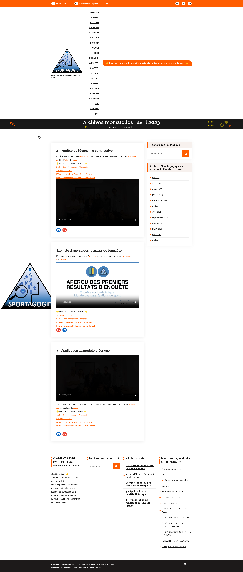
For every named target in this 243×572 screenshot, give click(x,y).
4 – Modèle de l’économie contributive (84, 151)
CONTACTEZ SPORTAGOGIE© (94, 83)
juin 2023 (156, 177)
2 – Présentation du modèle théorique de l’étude (138, 503)
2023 (122, 127)
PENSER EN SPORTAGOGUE (94, 43)
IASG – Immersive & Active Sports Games (74, 174)
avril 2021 (156, 212)
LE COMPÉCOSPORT (172, 497)
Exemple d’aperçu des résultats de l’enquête (89, 250)
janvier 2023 (157, 195)
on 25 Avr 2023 (68, 134)
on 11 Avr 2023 (68, 234)
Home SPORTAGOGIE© (173, 491)
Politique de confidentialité (94, 98)
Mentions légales (94, 111)
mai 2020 (156, 240)
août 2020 (157, 223)
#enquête (92, 256)
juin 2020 (156, 234)
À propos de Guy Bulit (94, 30)
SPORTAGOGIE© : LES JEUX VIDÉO (177, 533)
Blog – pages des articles (176, 480)
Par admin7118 (85, 134)
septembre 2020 (160, 217)
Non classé (101, 134)
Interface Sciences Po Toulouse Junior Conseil (75, 178)
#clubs (67, 160)
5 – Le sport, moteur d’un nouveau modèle (140, 467)
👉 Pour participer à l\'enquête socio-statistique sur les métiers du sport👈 (147, 63)
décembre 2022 (159, 200)
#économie (83, 156)
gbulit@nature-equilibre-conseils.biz (94, 4)
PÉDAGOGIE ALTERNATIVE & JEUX (93, 65)
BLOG (96, 53)
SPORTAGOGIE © (64, 171)
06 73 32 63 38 (62, 4)
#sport (75, 160)
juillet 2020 (157, 229)
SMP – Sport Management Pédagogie (72, 167)
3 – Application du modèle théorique (83, 350)
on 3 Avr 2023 (68, 333)
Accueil (113, 127)
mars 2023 (157, 189)
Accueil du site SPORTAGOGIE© (94, 17)
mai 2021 (156, 206)
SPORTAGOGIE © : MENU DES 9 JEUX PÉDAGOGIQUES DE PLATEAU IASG (176, 522)
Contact (165, 486)
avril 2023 (156, 183)
